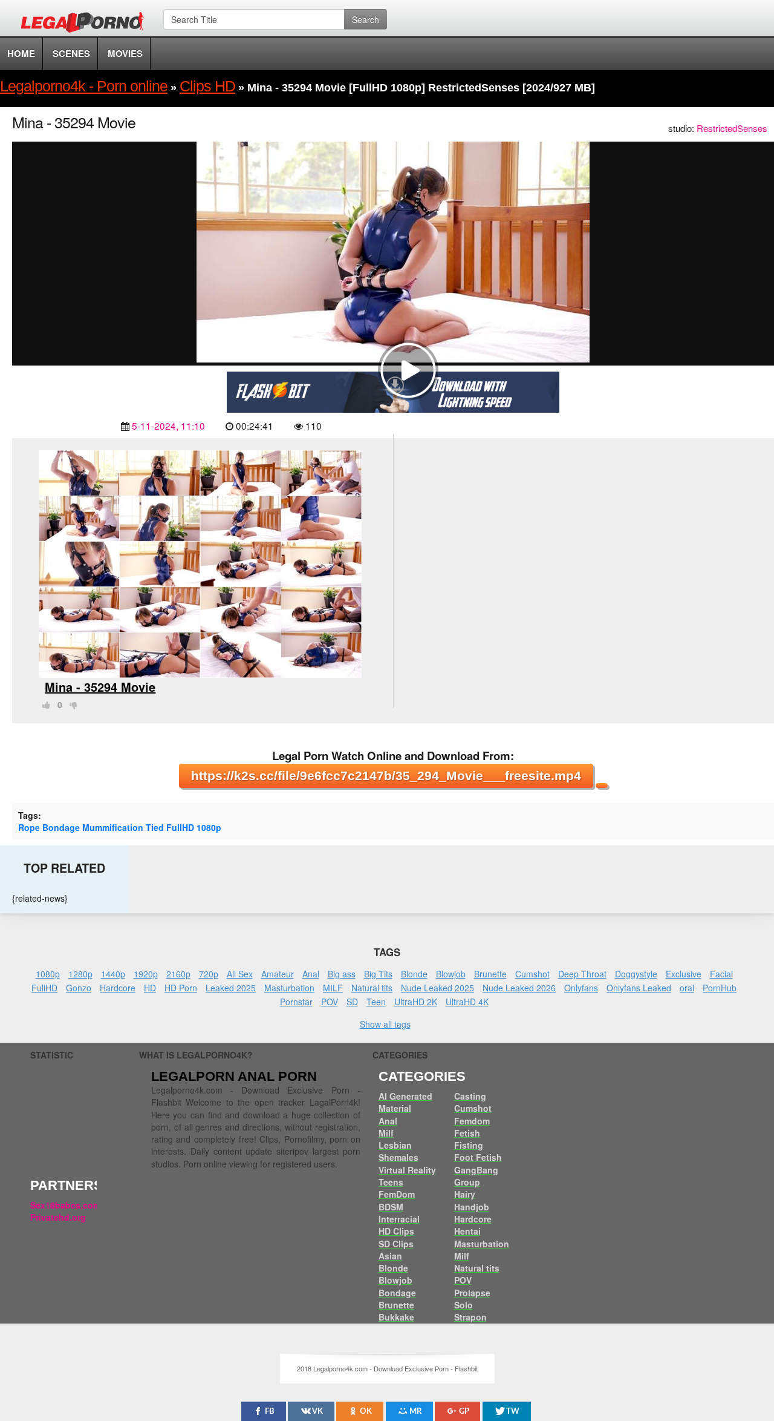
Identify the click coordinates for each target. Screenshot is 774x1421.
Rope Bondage (49, 827)
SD (352, 1002)
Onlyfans (581, 988)
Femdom (472, 1121)
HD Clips (396, 1231)
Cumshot (532, 974)
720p (208, 974)
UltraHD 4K (467, 1002)
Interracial (399, 1219)
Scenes (71, 53)
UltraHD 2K (415, 1002)
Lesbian (395, 1145)
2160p (178, 974)
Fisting (468, 1145)
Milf (386, 1133)
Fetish (467, 1133)
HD (150, 988)
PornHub (720, 988)
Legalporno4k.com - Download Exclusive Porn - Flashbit (86, 24)
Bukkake (396, 1317)
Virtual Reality (407, 1170)
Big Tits (378, 974)
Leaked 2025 (231, 988)
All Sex (240, 974)
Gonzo (78, 988)
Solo (463, 1305)
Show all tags (385, 1024)
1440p (113, 974)
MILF (333, 988)
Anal (310, 974)
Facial (721, 974)
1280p (80, 974)
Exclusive (683, 974)
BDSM (391, 1207)
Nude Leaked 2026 (519, 988)
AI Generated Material (405, 1102)
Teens (391, 1182)
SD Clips (396, 1244)
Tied (155, 827)
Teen (376, 1002)
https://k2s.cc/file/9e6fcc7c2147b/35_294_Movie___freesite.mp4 (386, 776)
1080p (209, 827)
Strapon (470, 1317)
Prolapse (472, 1293)
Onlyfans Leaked (639, 988)
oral (687, 988)
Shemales (398, 1157)
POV (329, 1002)
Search (365, 19)
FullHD (180, 827)
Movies (125, 53)
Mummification (112, 827)
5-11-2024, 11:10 (168, 425)
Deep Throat (582, 974)
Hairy (464, 1194)
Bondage (397, 1293)
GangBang (476, 1170)
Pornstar (296, 1002)
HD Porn (180, 988)
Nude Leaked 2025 (437, 988)
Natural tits (371, 988)
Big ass (342, 974)
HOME (21, 53)
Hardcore (117, 988)
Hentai (467, 1231)
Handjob (471, 1207)
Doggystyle (636, 974)
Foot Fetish (478, 1157)
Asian (390, 1256)
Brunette (490, 974)
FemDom (397, 1194)
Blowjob (451, 974)
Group (467, 1182)
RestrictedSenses (732, 128)
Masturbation (289, 988)
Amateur (277, 974)
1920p (146, 974)
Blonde (414, 974)
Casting (470, 1096)
